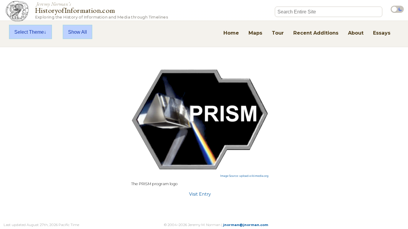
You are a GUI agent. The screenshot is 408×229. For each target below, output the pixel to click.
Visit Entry (200, 194)
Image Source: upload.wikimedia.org (244, 175)
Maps (255, 33)
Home (231, 33)
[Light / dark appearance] (397, 9)
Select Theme (29, 32)
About (355, 33)
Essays (381, 33)
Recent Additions (315, 33)
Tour (278, 33)
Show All (77, 32)
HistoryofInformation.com (101, 10)
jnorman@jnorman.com (245, 225)
